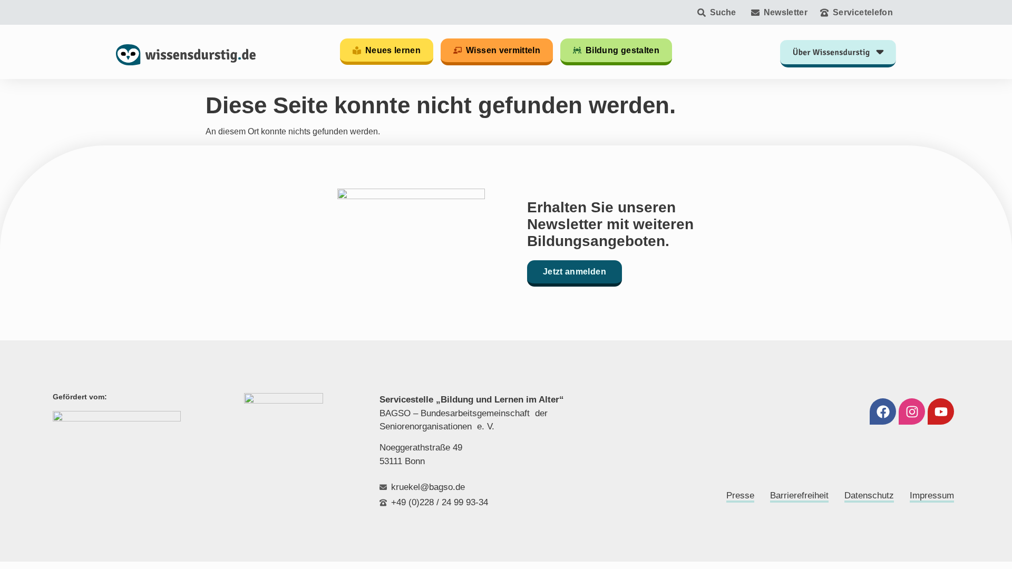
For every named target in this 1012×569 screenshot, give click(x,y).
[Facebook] (883, 411)
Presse (740, 495)
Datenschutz (869, 495)
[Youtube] (941, 411)
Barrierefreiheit (799, 495)
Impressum (932, 495)
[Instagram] (912, 411)
